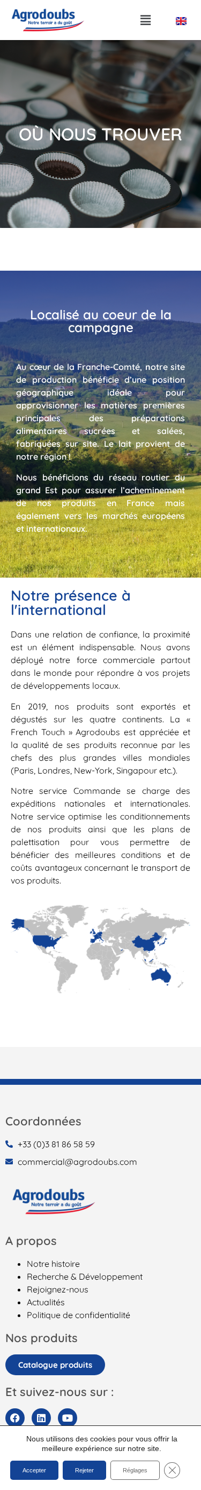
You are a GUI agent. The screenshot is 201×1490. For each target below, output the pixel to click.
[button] (146, 20)
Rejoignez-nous (57, 1289)
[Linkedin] (41, 1418)
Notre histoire (53, 1263)
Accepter (34, 1470)
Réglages (135, 1470)
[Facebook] (15, 1418)
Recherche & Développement (85, 1276)
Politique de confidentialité (78, 1315)
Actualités (46, 1302)
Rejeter (84, 1470)
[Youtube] (67, 1418)
